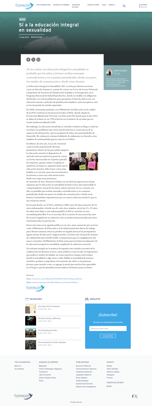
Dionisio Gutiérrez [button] (61, 5)
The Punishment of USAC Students (52, 342)
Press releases (81, 377)
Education (36, 37)
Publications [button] (93, 5)
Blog (104, 5)
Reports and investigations (86, 386)
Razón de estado (76, 6)
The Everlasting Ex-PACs (47, 330)
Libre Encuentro (45, 374)
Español (143, 5)
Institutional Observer (84, 372)
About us (17, 366)
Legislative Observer (83, 374)
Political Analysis (82, 380)
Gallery (109, 366)
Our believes (19, 369)
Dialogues (110, 374)
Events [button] (111, 5)
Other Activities (112, 369)
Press (41, 380)
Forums (110, 377)
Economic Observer (83, 366)
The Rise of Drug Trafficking (49, 318)
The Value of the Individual (49, 306)
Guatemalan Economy (84, 383)
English (143, 7)
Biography (43, 366)
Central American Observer (86, 369)
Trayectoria (43, 372)
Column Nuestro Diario (47, 377)
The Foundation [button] (43, 5)
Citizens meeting (113, 372)
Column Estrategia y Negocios (50, 369)
